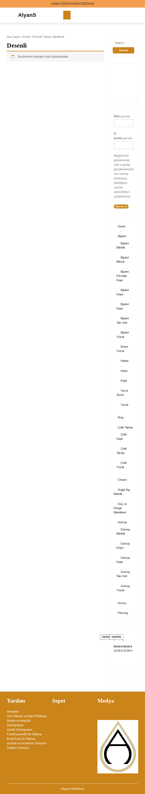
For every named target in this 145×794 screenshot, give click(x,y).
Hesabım (13, 711)
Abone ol (121, 206)
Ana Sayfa (13, 36)
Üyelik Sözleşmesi (19, 729)
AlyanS (27, 15)
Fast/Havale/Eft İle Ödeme (24, 734)
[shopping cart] (137, 15)
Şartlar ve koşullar (19, 720)
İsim (122, 116)
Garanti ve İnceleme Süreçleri (26, 743)
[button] (114, 81)
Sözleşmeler (15, 725)
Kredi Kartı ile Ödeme (21, 738)
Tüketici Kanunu (18, 747)
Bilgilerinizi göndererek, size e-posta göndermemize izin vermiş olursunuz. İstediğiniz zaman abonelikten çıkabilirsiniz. (123, 176)
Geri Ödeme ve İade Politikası (27, 716)
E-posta (123, 136)
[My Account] (129, 15)
